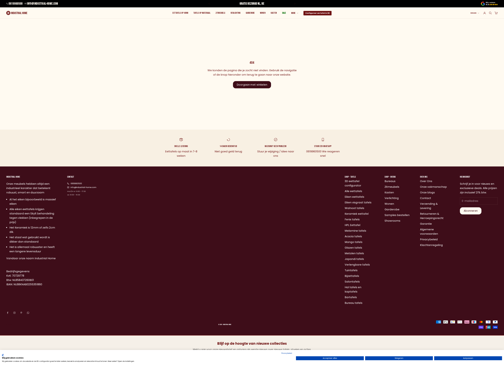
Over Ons (426, 181)
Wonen (263, 13)
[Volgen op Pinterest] (21, 312)
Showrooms (392, 221)
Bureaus (390, 181)
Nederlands (473, 13)
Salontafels (352, 281)
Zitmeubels (220, 13)
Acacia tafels (353, 236)
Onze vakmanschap (433, 187)
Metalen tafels (354, 253)
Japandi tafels (354, 259)
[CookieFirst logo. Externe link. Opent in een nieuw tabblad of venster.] (3, 355)
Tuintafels (351, 270)
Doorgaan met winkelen (252, 85)
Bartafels (351, 297)
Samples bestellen (397, 215)
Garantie (426, 224)
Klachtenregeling (431, 245)
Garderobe (250, 13)
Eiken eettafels (354, 197)
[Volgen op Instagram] (14, 312)
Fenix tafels (352, 219)
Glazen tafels (353, 248)
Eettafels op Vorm (180, 13)
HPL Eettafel (352, 225)
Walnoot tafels (354, 208)
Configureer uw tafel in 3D (317, 13)
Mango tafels (353, 242)
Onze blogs (427, 192)
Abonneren (471, 211)
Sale (284, 13)
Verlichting (236, 13)
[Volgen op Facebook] (7, 312)
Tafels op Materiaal (201, 13)
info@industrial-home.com (42, 4)
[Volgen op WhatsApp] (28, 312)
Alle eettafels (353, 191)
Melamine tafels (355, 231)
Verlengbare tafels (357, 264)
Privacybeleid (286, 353)
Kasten (274, 13)
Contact (425, 198)
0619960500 (16, 4)
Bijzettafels (352, 276)
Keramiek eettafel (357, 214)
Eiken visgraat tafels (358, 202)
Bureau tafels (353, 303)
